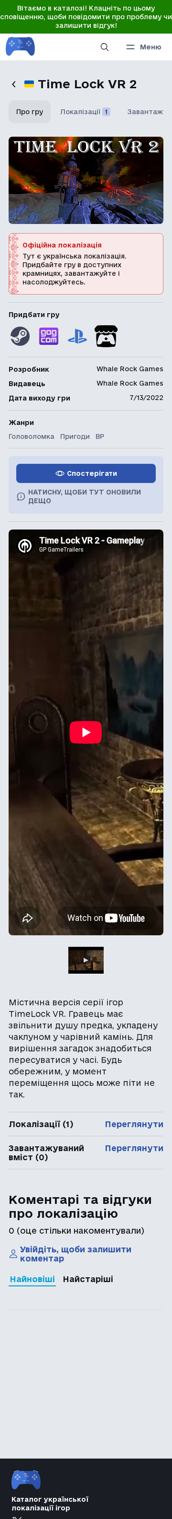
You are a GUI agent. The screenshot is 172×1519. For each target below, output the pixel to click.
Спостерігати (92, 473)
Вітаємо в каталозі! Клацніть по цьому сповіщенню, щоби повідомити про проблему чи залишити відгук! (86, 16)
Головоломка (31, 436)
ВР (100, 436)
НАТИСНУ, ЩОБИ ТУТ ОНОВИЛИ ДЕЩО (84, 496)
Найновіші (32, 1278)
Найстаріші (88, 1278)
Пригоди (75, 436)
